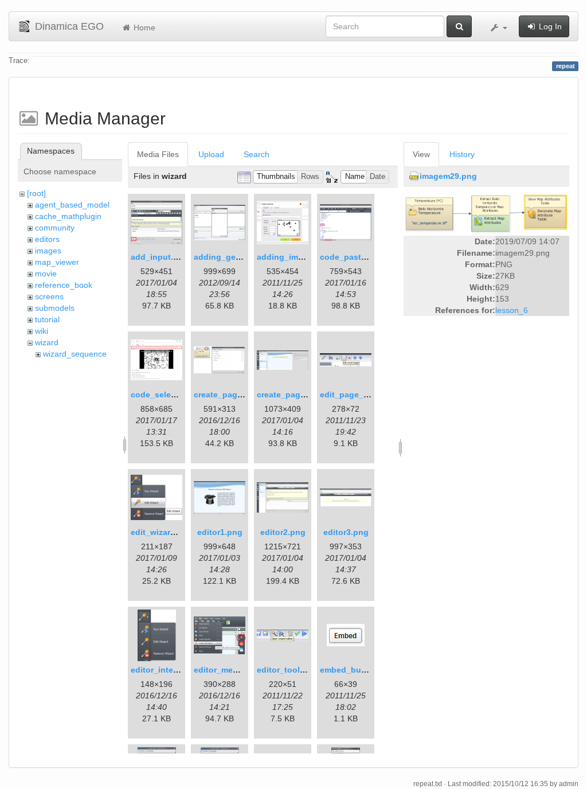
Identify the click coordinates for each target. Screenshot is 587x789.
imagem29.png (448, 176)
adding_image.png (293, 256)
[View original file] (486, 212)
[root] (36, 193)
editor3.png (346, 532)
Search (256, 154)
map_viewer (57, 262)
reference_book (63, 285)
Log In (549, 26)
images (48, 250)
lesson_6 (511, 310)
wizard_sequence (75, 353)
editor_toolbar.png (293, 669)
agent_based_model (72, 204)
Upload (211, 154)
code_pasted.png (354, 256)
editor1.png (219, 532)
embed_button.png (357, 669)
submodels (55, 308)
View (421, 154)
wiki (41, 330)
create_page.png (227, 394)
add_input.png (160, 256)
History (462, 154)
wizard (46, 342)
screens (49, 296)
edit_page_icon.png (359, 394)
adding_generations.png (242, 256)
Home (143, 27)
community (55, 227)
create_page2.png (292, 394)
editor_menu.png (227, 669)
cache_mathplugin (68, 216)
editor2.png (283, 532)
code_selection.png (170, 394)
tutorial (47, 319)
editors (47, 239)
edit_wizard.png (162, 532)
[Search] (459, 26)
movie (46, 273)
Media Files (158, 154)
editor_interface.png (170, 669)
